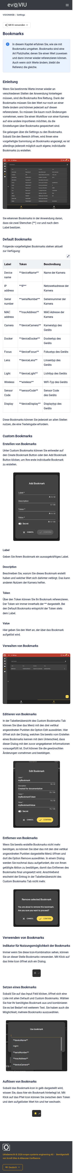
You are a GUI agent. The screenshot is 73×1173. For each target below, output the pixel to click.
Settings (21, 15)
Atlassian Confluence (30, 1158)
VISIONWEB (8, 15)
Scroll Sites (12, 1158)
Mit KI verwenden (16, 25)
